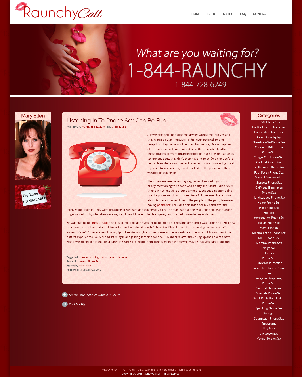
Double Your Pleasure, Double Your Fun (94, 295)
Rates (228, 14)
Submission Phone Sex (269, 318)
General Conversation (269, 177)
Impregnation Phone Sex (268, 218)
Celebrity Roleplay (269, 137)
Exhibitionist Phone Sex (268, 167)
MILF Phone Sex (268, 238)
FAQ (243, 14)
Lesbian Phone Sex (268, 223)
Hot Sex (269, 213)
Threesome (269, 323)
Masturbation (269, 228)
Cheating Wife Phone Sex (268, 142)
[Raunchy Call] (58, 11)
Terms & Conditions (190, 369)
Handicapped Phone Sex (269, 197)
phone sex (164, 205)
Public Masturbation (269, 263)
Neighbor (269, 248)
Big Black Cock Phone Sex (268, 127)
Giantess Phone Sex (269, 182)
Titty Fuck (268, 328)
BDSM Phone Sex (269, 122)
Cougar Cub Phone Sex (269, 157)
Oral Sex (269, 253)
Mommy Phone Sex (269, 243)
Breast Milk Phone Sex (268, 132)
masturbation (101, 223)
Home (196, 14)
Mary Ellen (118, 126)
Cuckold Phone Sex (268, 162)
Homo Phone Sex (268, 203)
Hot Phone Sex (269, 208)
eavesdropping (90, 257)
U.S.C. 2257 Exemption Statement (157, 369)
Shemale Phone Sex (269, 293)
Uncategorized (268, 333)
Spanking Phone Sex (269, 308)
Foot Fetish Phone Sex (269, 172)
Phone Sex (269, 258)
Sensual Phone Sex (268, 288)
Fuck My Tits (77, 304)
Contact (260, 14)
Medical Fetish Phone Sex (269, 233)
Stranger (269, 313)
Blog (211, 14)
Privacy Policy (109, 369)
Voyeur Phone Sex (89, 261)
